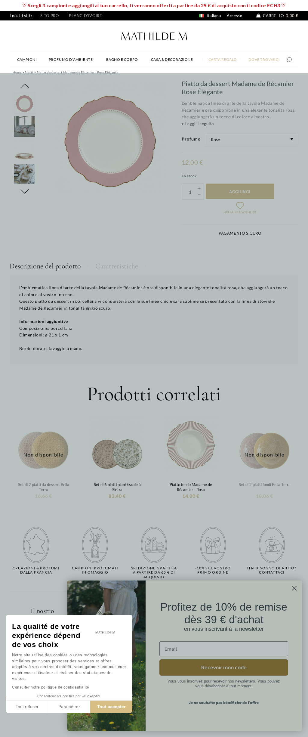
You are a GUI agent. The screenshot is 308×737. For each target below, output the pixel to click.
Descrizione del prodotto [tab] (45, 266)
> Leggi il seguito (198, 123)
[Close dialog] (294, 588)
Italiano (213, 15)
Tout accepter (111, 706)
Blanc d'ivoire (85, 15)
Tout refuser (27, 706)
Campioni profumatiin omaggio (95, 570)
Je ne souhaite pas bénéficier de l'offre (224, 702)
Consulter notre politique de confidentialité (50, 687)
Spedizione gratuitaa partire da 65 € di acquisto (154, 572)
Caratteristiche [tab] (116, 266)
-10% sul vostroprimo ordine (213, 570)
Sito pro (49, 15)
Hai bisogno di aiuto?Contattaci (271, 570)
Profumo (191, 138)
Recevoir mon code (224, 667)
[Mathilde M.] (154, 35)
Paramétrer (69, 706)
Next (24, 191)
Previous (24, 85)
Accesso (234, 15)
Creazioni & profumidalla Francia (36, 570)
